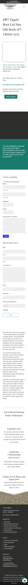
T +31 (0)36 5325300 (8, 563)
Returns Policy (14, 119)
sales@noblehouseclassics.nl (10, 566)
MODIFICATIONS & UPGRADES (12, 528)
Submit (6, 236)
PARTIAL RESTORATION (10, 526)
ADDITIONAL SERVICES (10, 532)
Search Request (14, 162)
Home (5, 65)
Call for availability (10, 103)
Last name (5, 197)
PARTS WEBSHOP (9, 542)
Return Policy (6, 581)
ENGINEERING (8, 530)
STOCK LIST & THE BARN (11, 540)
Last (4, 261)
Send (10, 315)
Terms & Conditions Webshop (16, 579)
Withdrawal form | (15, 581)
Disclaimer (14, 131)
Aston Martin (11, 65)
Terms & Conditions (14, 125)
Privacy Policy (12, 577)
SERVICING (7, 522)
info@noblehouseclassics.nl (10, 564)
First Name (5, 190)
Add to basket (11, 97)
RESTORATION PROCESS (11, 524)
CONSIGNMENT (8, 548)
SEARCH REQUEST (9, 546)
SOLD (5, 544)
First (4, 254)
